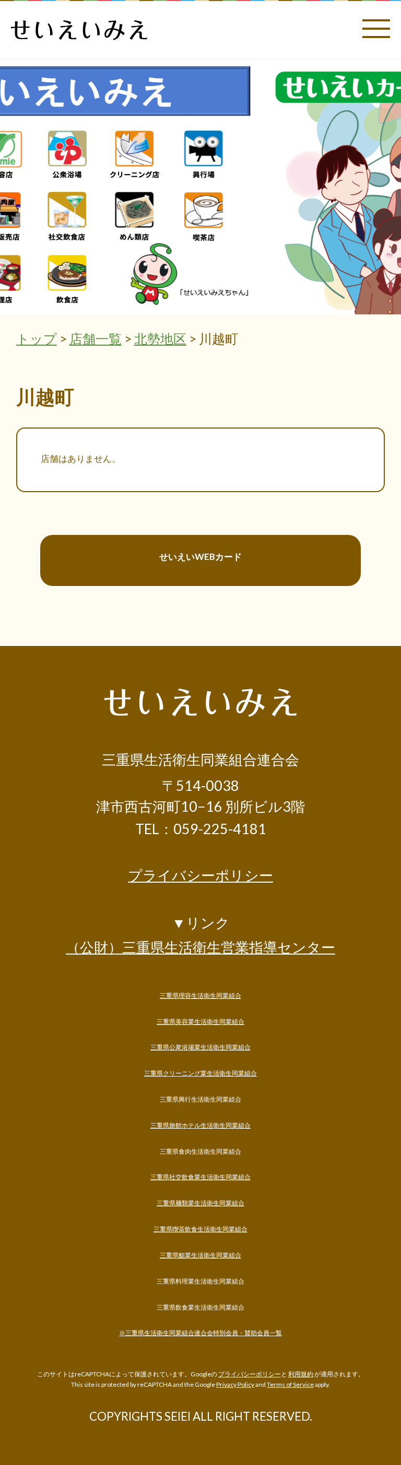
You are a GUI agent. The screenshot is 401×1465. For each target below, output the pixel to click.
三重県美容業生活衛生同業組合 (200, 1022)
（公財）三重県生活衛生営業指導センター (200, 947)
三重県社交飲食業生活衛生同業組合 (200, 1177)
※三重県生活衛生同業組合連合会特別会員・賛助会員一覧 (200, 1333)
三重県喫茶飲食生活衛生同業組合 (200, 1229)
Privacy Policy (235, 1384)
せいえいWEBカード (200, 556)
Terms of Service (290, 1384)
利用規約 (300, 1374)
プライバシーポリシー (200, 876)
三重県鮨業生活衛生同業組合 (200, 1255)
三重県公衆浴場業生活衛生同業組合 (200, 1047)
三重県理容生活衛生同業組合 (200, 995)
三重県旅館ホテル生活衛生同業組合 (200, 1125)
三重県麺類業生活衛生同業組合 (200, 1203)
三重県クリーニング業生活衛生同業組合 (200, 1073)
